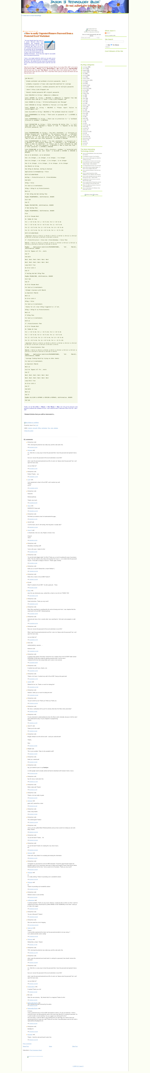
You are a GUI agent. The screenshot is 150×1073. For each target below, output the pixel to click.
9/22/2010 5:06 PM (33, 897)
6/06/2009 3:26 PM (33, 540)
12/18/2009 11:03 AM (33, 695)
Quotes (84, 106)
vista (52, 428)
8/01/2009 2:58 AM (33, 587)
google (84, 91)
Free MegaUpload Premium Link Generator (92, 165)
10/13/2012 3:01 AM (33, 1031)
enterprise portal (86, 131)
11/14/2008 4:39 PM (33, 488)
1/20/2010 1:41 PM (33, 722)
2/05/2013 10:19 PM (33, 1039)
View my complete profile (110, 35)
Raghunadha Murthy (33, 1003)
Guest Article (85, 136)
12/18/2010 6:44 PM (33, 936)
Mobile (84, 118)
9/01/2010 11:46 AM (33, 869)
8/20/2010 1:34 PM (33, 858)
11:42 (36, 425)
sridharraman (31, 900)
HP (83, 116)
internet (30, 428)
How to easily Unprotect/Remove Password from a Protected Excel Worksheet (48, 34)
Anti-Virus (85, 134)
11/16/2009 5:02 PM (33, 623)
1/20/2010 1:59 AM (33, 711)
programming (85, 88)
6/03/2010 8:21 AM (33, 806)
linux (84, 110)
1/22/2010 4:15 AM (33, 731)
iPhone (84, 113)
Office (39, 428)
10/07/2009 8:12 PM (33, 595)
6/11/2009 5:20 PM (33, 551)
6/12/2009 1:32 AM (33, 563)
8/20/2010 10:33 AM (33, 850)
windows (56, 428)
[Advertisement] (54, 21)
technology (44, 428)
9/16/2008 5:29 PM (33, 447)
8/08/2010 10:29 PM (33, 832)
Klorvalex (30, 1034)
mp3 (84, 96)
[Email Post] (38, 425)
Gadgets (84, 93)
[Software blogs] (88, 194)
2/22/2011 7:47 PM (33, 944)
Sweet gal (30, 928)
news (84, 76)
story (84, 103)
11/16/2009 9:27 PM (33, 639)
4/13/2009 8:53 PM (33, 502)
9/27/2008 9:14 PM (33, 468)
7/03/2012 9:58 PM (33, 1000)
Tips (49, 428)
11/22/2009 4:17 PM (33, 678)
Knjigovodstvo (31, 986)
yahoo (84, 115)
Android (84, 143)
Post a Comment (27, 1043)
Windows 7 (85, 105)
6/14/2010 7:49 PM (33, 814)
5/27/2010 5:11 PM (33, 789)
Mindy (29, 590)
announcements (86, 80)
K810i (84, 133)
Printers (84, 126)
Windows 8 (85, 139)
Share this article (29, 430)
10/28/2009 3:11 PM (33, 603)
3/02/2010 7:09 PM (33, 753)
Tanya (29, 505)
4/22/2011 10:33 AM (33, 983)
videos (84, 98)
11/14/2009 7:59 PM (33, 613)
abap (84, 141)
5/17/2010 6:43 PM (33, 773)
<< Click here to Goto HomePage (31, 15)
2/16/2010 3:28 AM (33, 745)
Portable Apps (86, 124)
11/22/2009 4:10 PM (33, 670)
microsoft (35, 428)
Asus (84, 144)
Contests (85, 120)
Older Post (75, 1046)
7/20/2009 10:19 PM (33, 571)
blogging (84, 70)
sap (83, 121)
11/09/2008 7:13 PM (33, 476)
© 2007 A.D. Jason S (78, 1066)
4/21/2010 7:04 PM (33, 762)
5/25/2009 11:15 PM (33, 511)
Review (84, 86)
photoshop (85, 111)
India (84, 83)
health (84, 108)
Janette (29, 681)
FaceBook (85, 128)
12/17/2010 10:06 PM (33, 925)
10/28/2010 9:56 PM (33, 908)
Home (50, 1046)
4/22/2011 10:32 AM (33, 962)
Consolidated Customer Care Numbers (91, 156)
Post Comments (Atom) (36, 1050)
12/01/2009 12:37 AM (33, 687)
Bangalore (85, 85)
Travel (84, 100)
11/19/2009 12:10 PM (33, 651)
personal (84, 90)
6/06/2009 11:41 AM (33, 527)
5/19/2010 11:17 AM (33, 781)
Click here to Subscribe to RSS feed (91, 31)
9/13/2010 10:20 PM (33, 879)
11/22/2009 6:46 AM (33, 662)
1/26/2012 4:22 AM (33, 991)
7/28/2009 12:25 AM (33, 579)
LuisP (29, 479)
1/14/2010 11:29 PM (33, 703)
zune (84, 123)
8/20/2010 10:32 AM (33, 840)
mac (84, 95)
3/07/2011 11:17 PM (33, 952)
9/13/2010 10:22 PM (33, 889)
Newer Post (26, 1046)
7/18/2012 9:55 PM (33, 1023)
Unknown (30, 450)
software (84, 78)
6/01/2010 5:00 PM (33, 797)
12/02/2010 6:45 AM (33, 916)
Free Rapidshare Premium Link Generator (92, 161)
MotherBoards (86, 138)
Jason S (30, 530)
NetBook (84, 129)
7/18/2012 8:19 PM (33, 1005)
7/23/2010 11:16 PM (33, 822)
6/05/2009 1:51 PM (33, 519)
